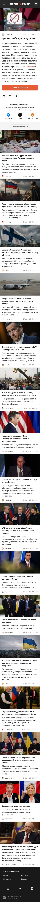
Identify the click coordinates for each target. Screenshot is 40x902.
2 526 (36, 819)
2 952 (36, 592)
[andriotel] (3, 34)
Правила (24, 879)
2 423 (36, 865)
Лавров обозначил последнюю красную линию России (20, 481)
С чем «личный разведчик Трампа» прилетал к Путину (17, 577)
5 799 (36, 176)
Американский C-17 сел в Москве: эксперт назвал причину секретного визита (17, 301)
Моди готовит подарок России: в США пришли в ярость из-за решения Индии (19, 713)
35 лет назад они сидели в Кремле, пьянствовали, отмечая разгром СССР (19, 394)
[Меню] (4, 4)
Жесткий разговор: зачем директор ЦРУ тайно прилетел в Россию (19, 348)
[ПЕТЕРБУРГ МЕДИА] (3, 865)
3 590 (36, 365)
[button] (4, 95)
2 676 (36, 684)
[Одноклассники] (8, 889)
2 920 (36, 633)
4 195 (36, 270)
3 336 (36, 451)
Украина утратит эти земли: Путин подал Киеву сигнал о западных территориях (20, 848)
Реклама (6, 875)
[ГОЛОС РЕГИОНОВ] (3, 778)
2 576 (36, 778)
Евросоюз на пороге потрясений (16, 806)
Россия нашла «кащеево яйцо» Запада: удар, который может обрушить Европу (19, 205)
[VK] (20, 889)
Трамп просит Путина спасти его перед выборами (19, 621)
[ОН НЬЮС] (3, 319)
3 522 (36, 408)
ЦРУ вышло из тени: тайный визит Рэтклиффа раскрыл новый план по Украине (18, 530)
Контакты (24, 875)
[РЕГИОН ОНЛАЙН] (3, 176)
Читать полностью (20, 88)
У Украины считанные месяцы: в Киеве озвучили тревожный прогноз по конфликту (19, 663)
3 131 (36, 500)
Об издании (7, 879)
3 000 (36, 548)
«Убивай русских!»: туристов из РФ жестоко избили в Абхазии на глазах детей (18, 158)
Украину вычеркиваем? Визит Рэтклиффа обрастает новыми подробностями (15, 438)
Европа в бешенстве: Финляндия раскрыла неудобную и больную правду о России (20, 252)
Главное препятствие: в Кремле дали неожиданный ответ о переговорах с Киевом (18, 760)
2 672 (36, 729)
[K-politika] (3, 365)
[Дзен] (32, 889)
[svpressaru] (3, 408)
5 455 (36, 222)
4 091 (36, 319)
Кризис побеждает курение (19, 38)
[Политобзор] (20, 4)
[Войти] (36, 4)
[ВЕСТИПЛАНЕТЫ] (3, 548)
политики (31, 67)
